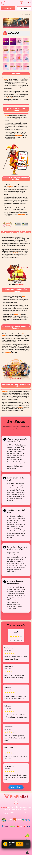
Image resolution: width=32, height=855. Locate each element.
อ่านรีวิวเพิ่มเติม (16, 787)
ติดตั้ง (19, 844)
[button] (3, 3)
